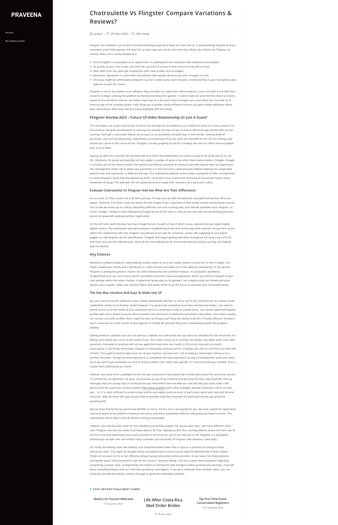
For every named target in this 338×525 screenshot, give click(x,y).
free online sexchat (153, 387)
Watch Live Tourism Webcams (113, 499)
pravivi (98, 33)
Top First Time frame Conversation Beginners (213, 501)
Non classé (142, 33)
